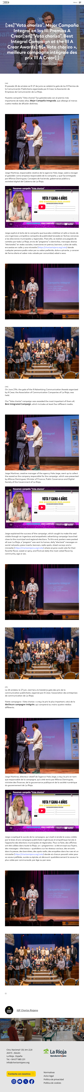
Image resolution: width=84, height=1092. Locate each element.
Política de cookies (52, 1083)
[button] (77, 2)
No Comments (59, 64)
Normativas (49, 1072)
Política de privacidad (54, 1079)
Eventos (42, 19)
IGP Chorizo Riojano (27, 64)
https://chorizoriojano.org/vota (52, 247)
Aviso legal (49, 1076)
